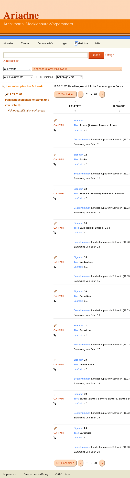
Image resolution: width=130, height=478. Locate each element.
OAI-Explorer (62, 474)
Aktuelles (8, 43)
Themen (25, 43)
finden (96, 55)
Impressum (9, 474)
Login (64, 43)
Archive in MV (45, 43)
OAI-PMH (58, 125)
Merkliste (83, 43)
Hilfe (97, 43)
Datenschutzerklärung (36, 474)
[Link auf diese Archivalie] (55, 130)
